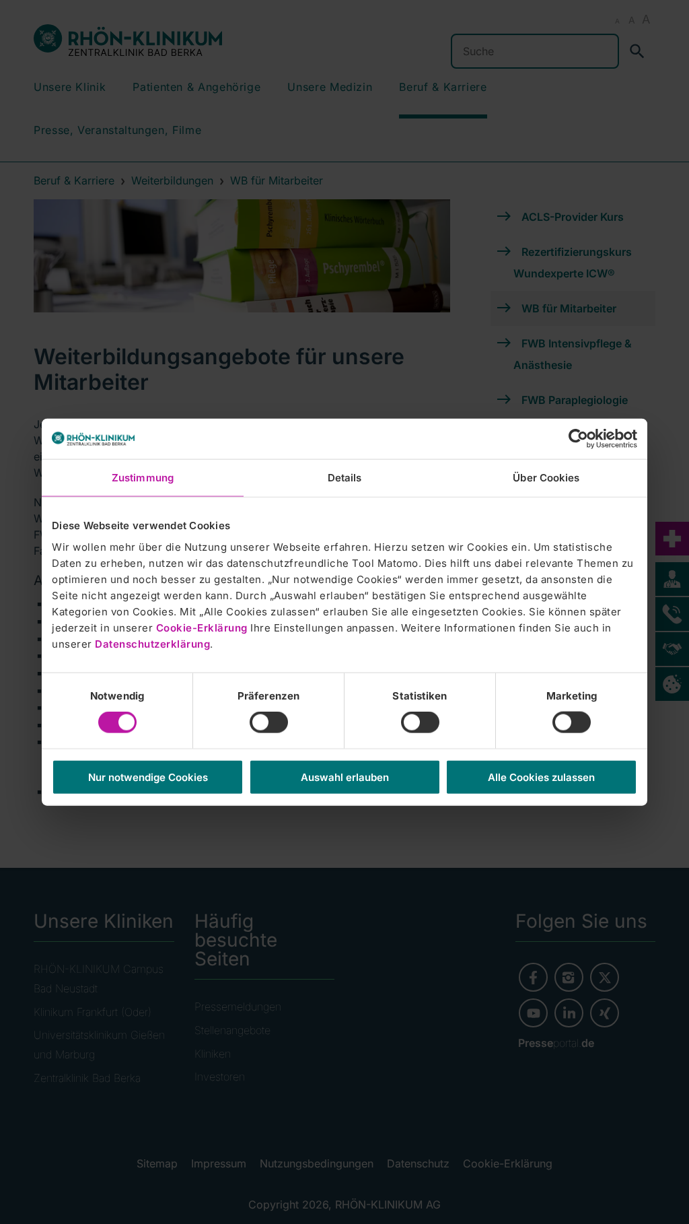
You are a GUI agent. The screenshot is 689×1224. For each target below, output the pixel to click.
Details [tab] (345, 477)
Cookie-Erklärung (202, 627)
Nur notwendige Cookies (148, 776)
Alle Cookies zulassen (541, 776)
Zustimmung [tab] (143, 477)
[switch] (269, 722)
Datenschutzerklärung (152, 643)
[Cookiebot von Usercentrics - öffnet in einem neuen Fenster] (578, 439)
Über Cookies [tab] (546, 477)
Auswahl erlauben (345, 776)
